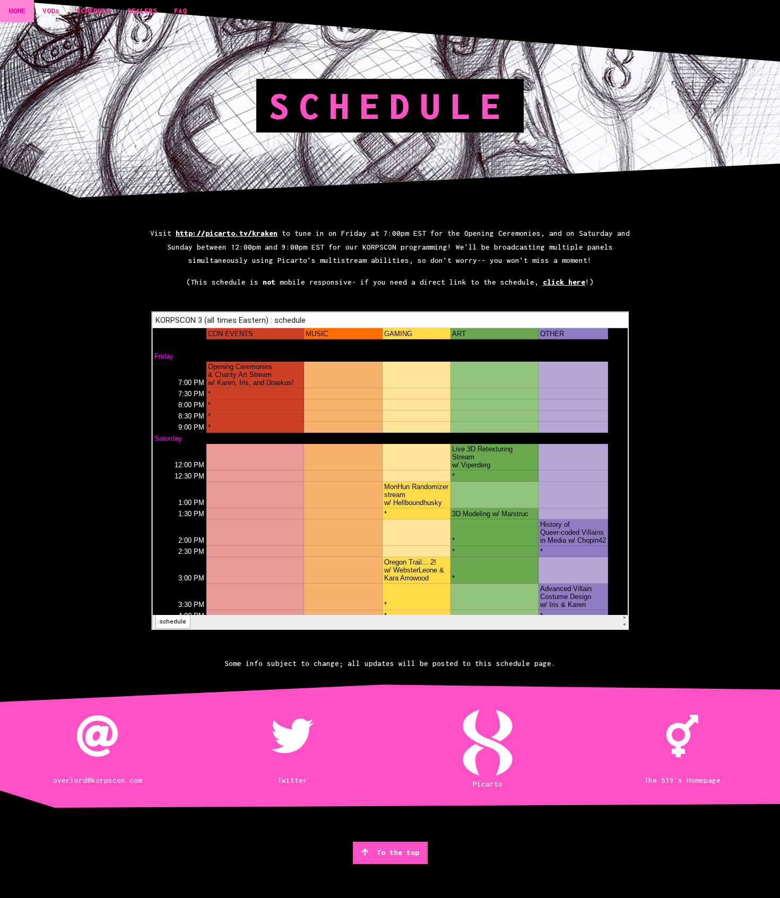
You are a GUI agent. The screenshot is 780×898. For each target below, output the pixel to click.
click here (564, 282)
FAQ (180, 10)
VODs (50, 10)
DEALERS (142, 10)
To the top (398, 852)
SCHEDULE (93, 10)
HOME (16, 10)
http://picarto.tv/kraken (227, 233)
